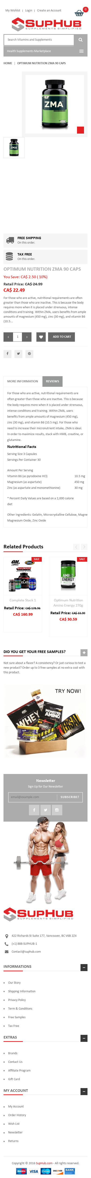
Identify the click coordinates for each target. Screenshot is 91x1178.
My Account (16, 1106)
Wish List (14, 1124)
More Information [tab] (22, 381)
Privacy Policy (17, 1000)
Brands (12, 1053)
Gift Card (14, 1079)
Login (28, 10)
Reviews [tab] (52, 381)
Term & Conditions (20, 1009)
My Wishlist (12, 10)
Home (8, 63)
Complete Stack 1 (23, 600)
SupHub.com (44, 1163)
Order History (17, 1115)
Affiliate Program (19, 1070)
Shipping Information (21, 991)
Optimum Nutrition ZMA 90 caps (42, 269)
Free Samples (16, 1017)
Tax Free (13, 1026)
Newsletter (15, 1132)
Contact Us (15, 1062)
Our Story (14, 983)
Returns (13, 1141)
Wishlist (41, 337)
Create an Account (49, 10)
